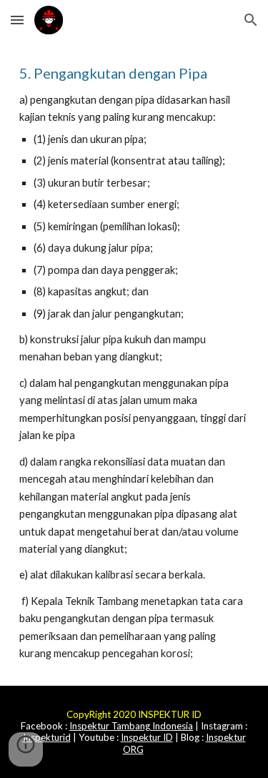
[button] (17, 19)
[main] (134, 363)
